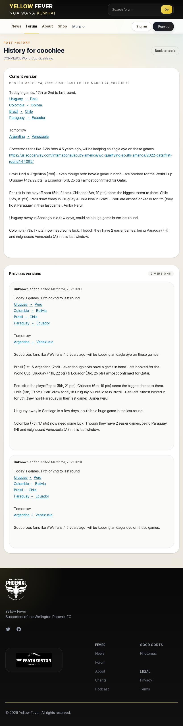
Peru (33, 99)
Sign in (141, 26)
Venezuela (40, 136)
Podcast (102, 689)
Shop (62, 26)
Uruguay (16, 99)
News (16, 26)
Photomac (148, 653)
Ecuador (38, 117)
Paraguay (17, 117)
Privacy (146, 680)
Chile (29, 111)
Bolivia (36, 105)
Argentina (17, 136)
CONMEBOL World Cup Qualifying (28, 58)
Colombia (16, 105)
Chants (100, 680)
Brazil (13, 111)
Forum (31, 26)
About (47, 26)
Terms (145, 689)
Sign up (163, 26)
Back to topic (165, 51)
